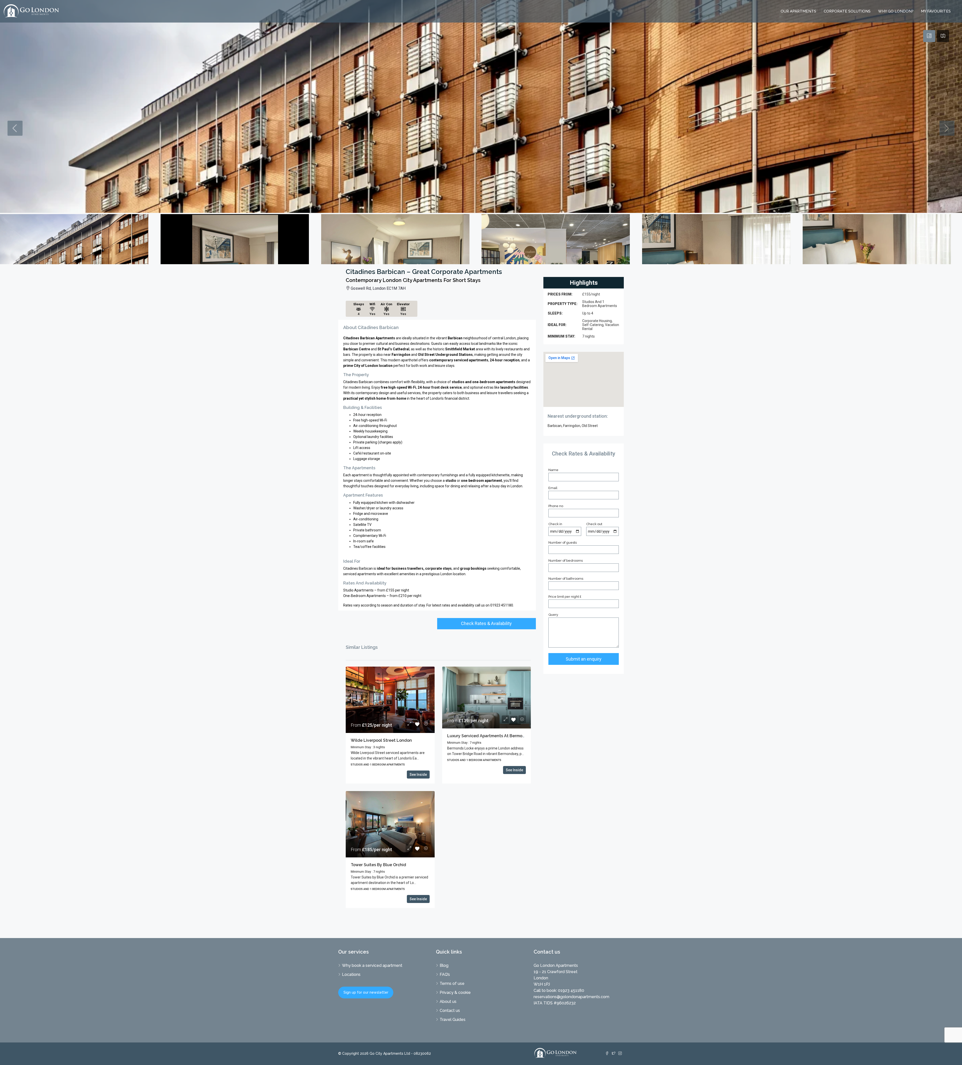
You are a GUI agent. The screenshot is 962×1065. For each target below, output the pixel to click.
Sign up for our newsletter (365, 992)
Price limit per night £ (564, 596)
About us (448, 1001)
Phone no (555, 506)
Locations (351, 974)
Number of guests (562, 542)
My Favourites (936, 11)
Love (417, 724)
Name (553, 470)
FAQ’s (445, 974)
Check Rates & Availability (486, 623)
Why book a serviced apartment (372, 965)
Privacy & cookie (455, 992)
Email (552, 488)
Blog (444, 965)
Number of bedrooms (565, 560)
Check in (555, 524)
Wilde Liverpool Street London (381, 740)
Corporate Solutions (847, 11)
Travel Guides (452, 1019)
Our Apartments (798, 11)
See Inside (418, 775)
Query (553, 615)
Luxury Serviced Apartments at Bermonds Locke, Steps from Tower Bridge (520, 735)
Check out (594, 524)
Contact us (450, 1010)
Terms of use (452, 983)
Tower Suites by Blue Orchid (378, 864)
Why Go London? (895, 11)
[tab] (929, 36)
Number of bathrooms (565, 578)
